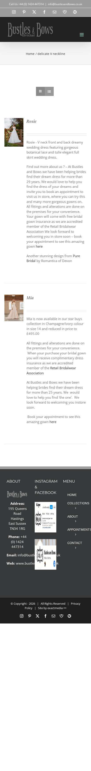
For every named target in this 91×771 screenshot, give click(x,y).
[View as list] (49, 91)
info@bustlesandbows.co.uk (65, 4)
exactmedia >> (56, 608)
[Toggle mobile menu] (82, 34)
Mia (30, 297)
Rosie (32, 121)
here (39, 246)
